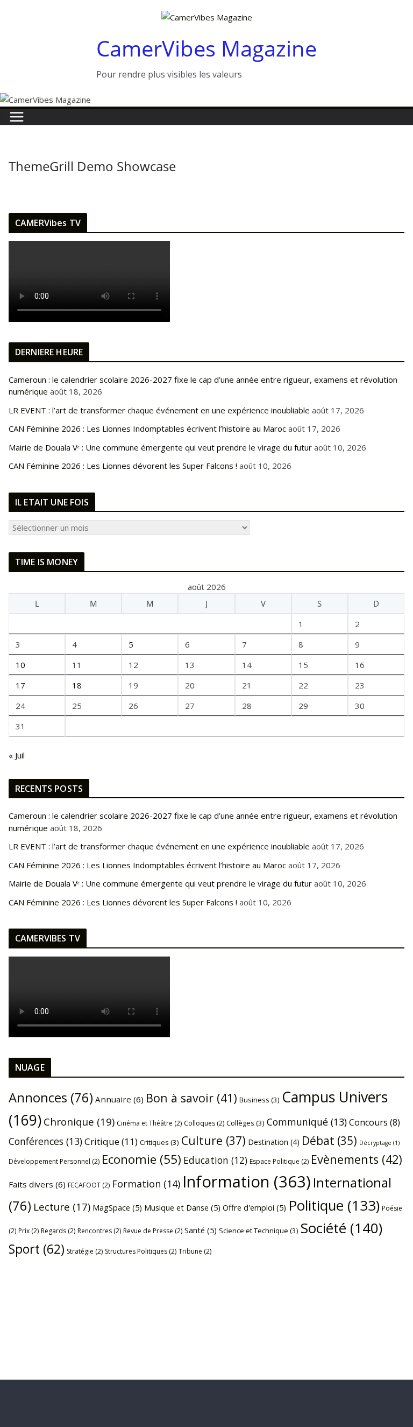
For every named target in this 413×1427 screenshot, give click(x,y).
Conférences (45, 1141)
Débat (329, 1140)
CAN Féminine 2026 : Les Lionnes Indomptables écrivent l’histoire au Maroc (147, 428)
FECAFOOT (89, 1185)
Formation (146, 1183)
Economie (141, 1159)
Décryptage (379, 1143)
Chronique (79, 1122)
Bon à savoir (191, 1098)
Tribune (195, 1251)
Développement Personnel (54, 1161)
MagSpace (117, 1207)
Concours (374, 1122)
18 (77, 685)
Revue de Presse (152, 1230)
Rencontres (99, 1230)
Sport (37, 1248)
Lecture (61, 1206)
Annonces (51, 1097)
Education (215, 1160)
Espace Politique (279, 1161)
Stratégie (85, 1251)
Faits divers (37, 1184)
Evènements (356, 1159)
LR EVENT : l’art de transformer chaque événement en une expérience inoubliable (159, 410)
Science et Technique (258, 1230)
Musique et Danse (182, 1207)
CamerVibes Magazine (206, 48)
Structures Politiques (140, 1251)
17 (20, 685)
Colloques (204, 1123)
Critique (111, 1141)
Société (341, 1228)
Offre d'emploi (254, 1207)
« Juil (17, 755)
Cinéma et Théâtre (149, 1123)
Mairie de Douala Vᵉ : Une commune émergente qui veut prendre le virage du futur (160, 447)
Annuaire (119, 1099)
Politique (334, 1205)
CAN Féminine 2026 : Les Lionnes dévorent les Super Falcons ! (123, 465)
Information (246, 1181)
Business (259, 1100)
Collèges (245, 1123)
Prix (28, 1230)
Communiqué (307, 1121)
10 (20, 664)
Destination (274, 1142)
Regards (58, 1230)
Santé (200, 1230)
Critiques (159, 1142)
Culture (213, 1140)
